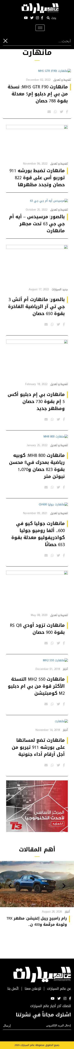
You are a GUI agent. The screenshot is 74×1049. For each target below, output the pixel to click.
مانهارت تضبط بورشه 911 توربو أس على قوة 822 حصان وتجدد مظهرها (37, 177)
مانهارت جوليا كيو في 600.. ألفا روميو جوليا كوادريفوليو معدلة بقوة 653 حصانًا (38, 534)
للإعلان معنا (33, 988)
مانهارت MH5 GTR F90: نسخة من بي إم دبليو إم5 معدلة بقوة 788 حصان (38, 94)
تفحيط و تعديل (62, 79)
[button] (64, 886)
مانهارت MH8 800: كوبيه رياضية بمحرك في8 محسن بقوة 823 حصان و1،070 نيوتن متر (37, 466)
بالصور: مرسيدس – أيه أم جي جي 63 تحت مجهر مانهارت (37, 223)
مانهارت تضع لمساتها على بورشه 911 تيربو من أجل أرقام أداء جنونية (38, 747)
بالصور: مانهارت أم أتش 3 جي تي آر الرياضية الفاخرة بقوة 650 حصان (36, 306)
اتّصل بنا (13, 988)
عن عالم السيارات (59, 988)
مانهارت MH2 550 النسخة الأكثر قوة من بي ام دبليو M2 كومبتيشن (36, 686)
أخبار (65, 669)
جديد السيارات (60, 289)
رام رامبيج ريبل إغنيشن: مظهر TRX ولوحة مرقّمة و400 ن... (37, 921)
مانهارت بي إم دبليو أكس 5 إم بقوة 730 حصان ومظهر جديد (36, 401)
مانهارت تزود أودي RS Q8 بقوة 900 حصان (37, 629)
